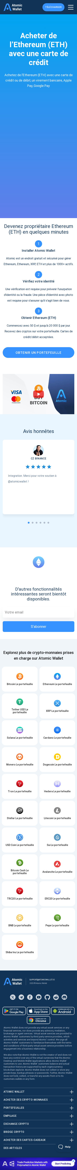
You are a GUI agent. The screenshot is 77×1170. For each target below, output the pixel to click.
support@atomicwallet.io (42, 980)
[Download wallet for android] (14, 1011)
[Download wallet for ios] (38, 1011)
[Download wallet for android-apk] (62, 1011)
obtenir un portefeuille (39, 352)
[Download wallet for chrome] (38, 1020)
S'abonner (38, 626)
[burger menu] (70, 7)
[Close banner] (73, 1161)
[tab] (29, 523)
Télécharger (53, 7)
